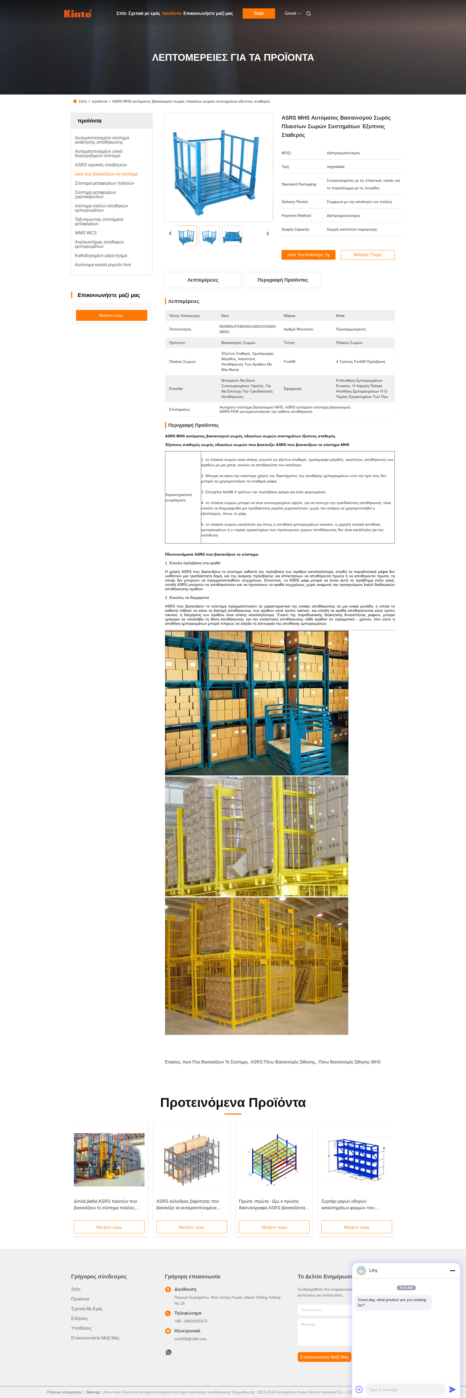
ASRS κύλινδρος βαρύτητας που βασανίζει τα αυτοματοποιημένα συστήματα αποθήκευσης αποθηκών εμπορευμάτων (191, 1205)
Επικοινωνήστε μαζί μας (208, 13)
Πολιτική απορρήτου (64, 1392)
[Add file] (359, 1389)
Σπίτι (121, 13)
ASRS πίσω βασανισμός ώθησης (283, 1062)
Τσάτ (259, 13)
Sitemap (93, 1392)
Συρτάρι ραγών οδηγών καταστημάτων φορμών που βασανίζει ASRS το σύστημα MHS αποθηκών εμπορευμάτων (353, 1205)
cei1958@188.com (190, 1339)
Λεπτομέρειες (202, 280)
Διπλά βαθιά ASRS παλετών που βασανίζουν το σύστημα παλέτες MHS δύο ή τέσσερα (105, 1205)
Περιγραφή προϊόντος (283, 280)
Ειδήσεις (79, 1318)
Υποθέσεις (81, 1328)
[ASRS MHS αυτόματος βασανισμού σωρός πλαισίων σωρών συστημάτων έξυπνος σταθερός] (219, 167)
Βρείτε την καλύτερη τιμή (308, 255)
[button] (81, 1172)
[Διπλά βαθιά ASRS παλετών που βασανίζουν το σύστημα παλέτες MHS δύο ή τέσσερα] (109, 1160)
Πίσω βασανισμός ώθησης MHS (349, 1062)
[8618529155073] (168, 1354)
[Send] (452, 1389)
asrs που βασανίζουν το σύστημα (215, 1062)
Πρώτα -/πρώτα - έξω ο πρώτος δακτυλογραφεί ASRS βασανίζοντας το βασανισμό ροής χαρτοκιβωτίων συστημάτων (273, 1205)
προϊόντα (171, 13)
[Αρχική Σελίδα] (79, 13)
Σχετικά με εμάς (144, 13)
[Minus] (452, 1270)
